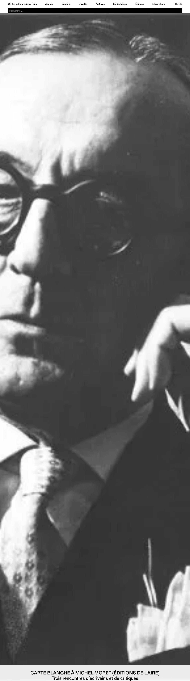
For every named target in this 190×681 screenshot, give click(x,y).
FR (175, 4)
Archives (99, 4)
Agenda (49, 4)
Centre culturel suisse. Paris (22, 4)
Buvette (83, 4)
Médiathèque (120, 4)
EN (180, 4)
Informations (158, 4)
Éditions (139, 4)
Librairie (66, 4)
